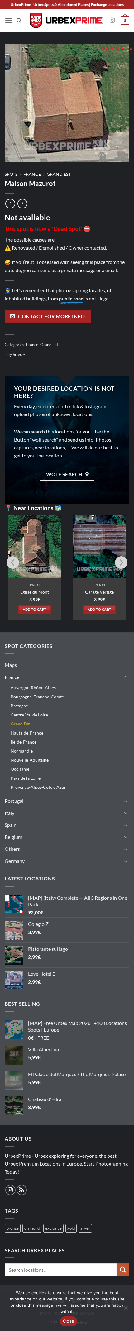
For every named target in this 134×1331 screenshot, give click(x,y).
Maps (11, 665)
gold (71, 1228)
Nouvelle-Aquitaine (30, 760)
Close (68, 1321)
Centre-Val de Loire (29, 714)
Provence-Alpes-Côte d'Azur (38, 787)
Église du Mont (34, 592)
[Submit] (123, 1269)
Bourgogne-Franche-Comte (37, 696)
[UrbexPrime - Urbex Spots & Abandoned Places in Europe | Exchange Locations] (65, 21)
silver (85, 1228)
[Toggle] (125, 677)
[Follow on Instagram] (112, 20)
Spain (11, 825)
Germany (15, 861)
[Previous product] (22, 203)
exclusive (53, 1228)
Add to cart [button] (35, 609)
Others (12, 849)
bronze (19, 354)
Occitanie (20, 769)
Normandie (22, 751)
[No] (125, 1310)
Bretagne (19, 705)
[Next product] (10, 203)
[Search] (19, 20)
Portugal (14, 801)
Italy (9, 813)
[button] (8, 20)
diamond (32, 1228)
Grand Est (59, 174)
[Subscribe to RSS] (22, 1190)
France (32, 174)
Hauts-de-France (27, 732)
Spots (11, 174)
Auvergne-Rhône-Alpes (33, 687)
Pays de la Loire (26, 778)
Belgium (13, 837)
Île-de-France (23, 741)
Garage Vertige (99, 592)
